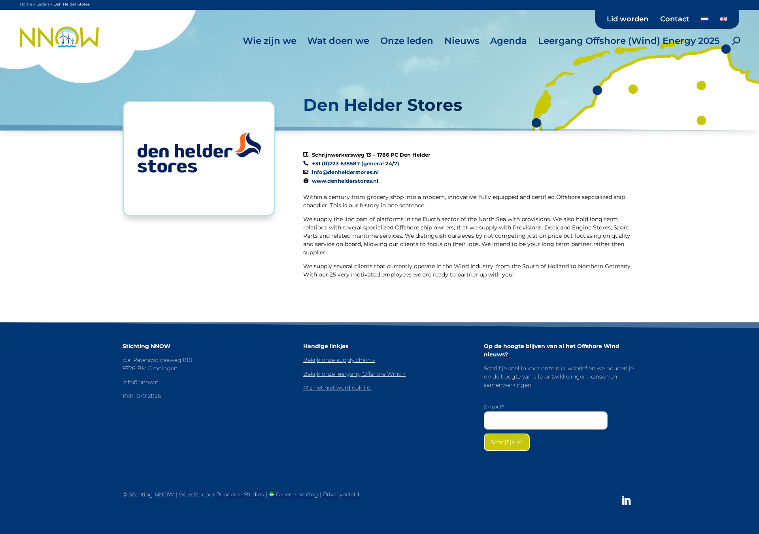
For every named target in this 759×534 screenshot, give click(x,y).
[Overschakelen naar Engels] (723, 21)
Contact (674, 19)
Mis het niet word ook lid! (337, 387)
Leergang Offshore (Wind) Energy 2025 (628, 40)
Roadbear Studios (240, 494)
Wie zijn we (269, 40)
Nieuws (462, 40)
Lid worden (627, 19)
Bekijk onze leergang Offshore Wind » (354, 373)
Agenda (508, 40)
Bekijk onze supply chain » (339, 360)
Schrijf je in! (507, 442)
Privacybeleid (341, 494)
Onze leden (406, 40)
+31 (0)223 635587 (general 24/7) (355, 164)
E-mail (494, 407)
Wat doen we (338, 40)
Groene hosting (296, 494)
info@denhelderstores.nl (345, 172)
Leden (42, 4)
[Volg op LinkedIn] (626, 500)
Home (26, 4)
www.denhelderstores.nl (345, 181)
